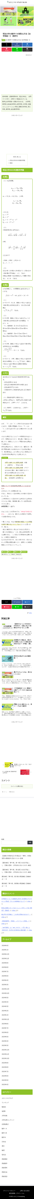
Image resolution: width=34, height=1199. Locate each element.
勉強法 (4, 551)
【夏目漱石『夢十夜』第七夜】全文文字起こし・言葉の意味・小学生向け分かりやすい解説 (16, 871)
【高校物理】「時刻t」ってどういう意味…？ (15, 921)
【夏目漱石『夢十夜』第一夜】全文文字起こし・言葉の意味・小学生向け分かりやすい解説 (16, 864)
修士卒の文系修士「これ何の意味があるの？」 (16, 914)
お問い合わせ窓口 (25, 1190)
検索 (2, 839)
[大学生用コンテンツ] (8, 21)
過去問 (19, 554)
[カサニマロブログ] (25, 21)
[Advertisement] (17, 74)
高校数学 (25, 551)
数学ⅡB (18, 551)
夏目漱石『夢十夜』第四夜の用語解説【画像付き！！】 (16, 885)
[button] (27, 50)
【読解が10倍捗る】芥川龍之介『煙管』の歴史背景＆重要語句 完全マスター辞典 (16, 857)
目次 (14, 157)
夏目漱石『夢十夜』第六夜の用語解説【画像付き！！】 (16, 878)
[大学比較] (25, 11)
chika (29, 901)
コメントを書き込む (17, 786)
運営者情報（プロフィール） (17, 1193)
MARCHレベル (6, 554)
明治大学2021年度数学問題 (17, 160)
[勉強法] (8, 11)
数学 (14, 554)
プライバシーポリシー (9, 1190)
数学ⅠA (11, 551)
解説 (11, 163)
